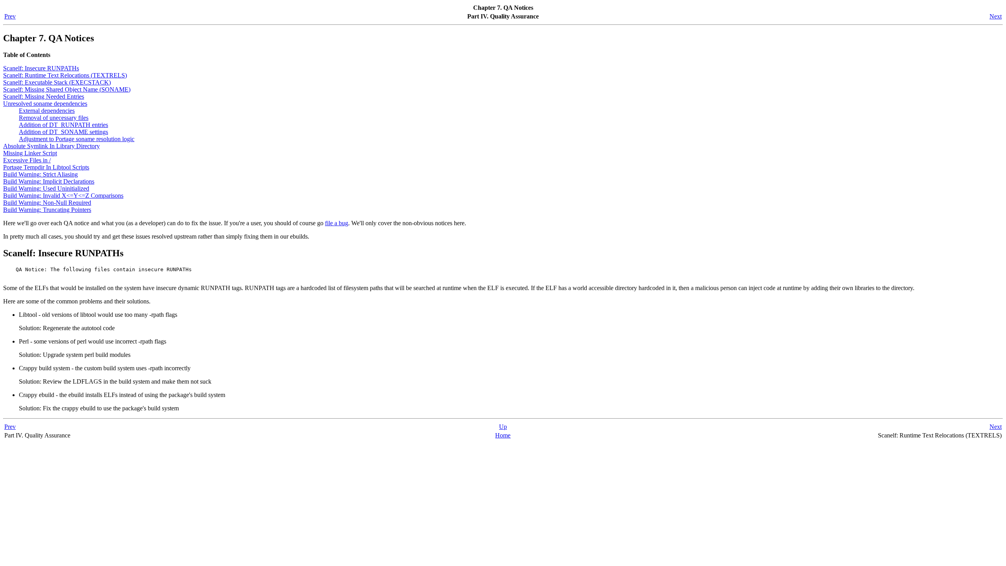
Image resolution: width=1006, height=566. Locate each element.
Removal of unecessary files (53, 117)
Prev (10, 16)
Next (995, 16)
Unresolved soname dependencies (45, 103)
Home (502, 435)
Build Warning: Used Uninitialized (46, 188)
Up (503, 426)
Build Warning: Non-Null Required (47, 202)
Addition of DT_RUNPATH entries (63, 124)
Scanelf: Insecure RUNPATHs (41, 68)
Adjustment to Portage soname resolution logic (76, 139)
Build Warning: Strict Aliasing (40, 174)
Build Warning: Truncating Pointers (47, 209)
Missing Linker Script (30, 153)
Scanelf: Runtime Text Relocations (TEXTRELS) (65, 75)
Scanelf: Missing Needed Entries (43, 96)
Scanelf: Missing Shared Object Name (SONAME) (66, 89)
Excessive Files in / (27, 160)
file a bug (336, 223)
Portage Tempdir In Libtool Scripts (46, 167)
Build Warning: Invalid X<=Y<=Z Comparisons (63, 195)
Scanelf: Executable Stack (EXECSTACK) (57, 82)
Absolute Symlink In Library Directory (51, 146)
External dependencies (47, 110)
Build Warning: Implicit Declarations (48, 181)
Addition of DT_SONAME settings (63, 132)
